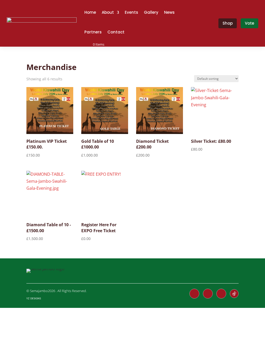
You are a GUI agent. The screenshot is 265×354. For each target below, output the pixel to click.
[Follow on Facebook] (194, 294)
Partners (93, 32)
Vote (249, 23)
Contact (115, 32)
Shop (228, 23)
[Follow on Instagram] (221, 294)
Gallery (151, 12)
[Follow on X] (208, 294)
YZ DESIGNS (33, 298)
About (108, 12)
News (169, 12)
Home (90, 12)
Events (131, 12)
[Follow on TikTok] (234, 293)
